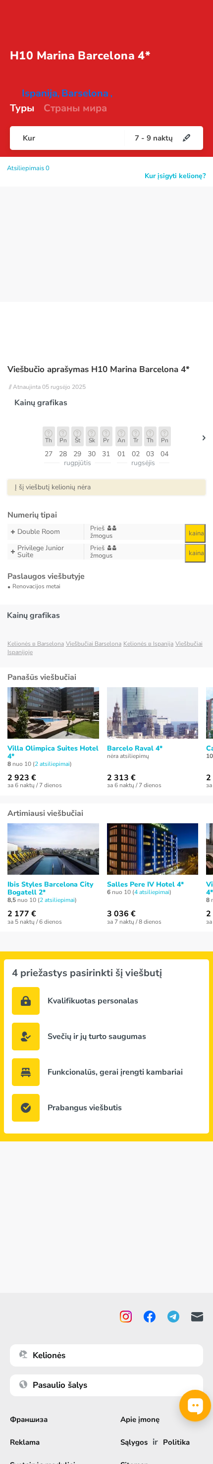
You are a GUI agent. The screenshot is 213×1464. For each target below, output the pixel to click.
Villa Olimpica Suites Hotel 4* (53, 752)
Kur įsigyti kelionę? (175, 176)
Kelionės (49, 1355)
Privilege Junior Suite (40, 552)
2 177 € (21, 913)
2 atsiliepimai (52, 764)
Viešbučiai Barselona (93, 644)
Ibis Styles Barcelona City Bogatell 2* (50, 889)
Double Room (38, 531)
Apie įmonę (140, 1419)
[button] (204, 440)
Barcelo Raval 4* (134, 749)
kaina (196, 533)
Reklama (25, 1442)
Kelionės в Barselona (35, 644)
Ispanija (39, 93)
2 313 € (121, 777)
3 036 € (121, 913)
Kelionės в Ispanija (148, 644)
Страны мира (75, 108)
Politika (176, 1442)
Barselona (84, 93)
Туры (22, 108)
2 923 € (21, 777)
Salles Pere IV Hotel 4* (145, 885)
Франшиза (29, 1419)
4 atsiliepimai (151, 892)
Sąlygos (134, 1442)
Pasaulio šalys (60, 1385)
